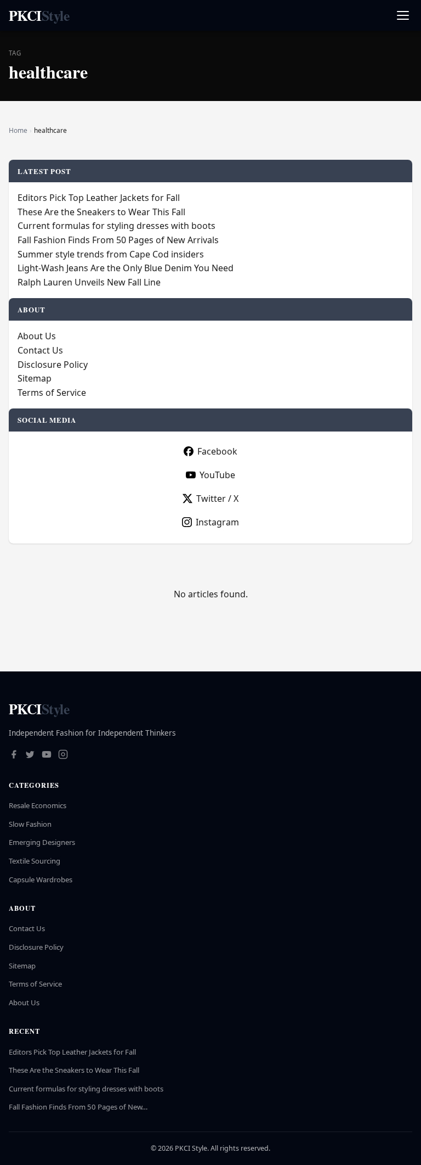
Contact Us (40, 350)
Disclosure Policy (53, 365)
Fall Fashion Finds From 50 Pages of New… (78, 1107)
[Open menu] (402, 16)
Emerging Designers (42, 842)
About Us (37, 336)
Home (18, 130)
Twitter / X (217, 498)
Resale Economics (37, 805)
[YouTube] (47, 755)
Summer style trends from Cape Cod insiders (111, 254)
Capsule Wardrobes (40, 879)
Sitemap (35, 378)
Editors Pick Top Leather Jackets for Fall (99, 198)
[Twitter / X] (30, 755)
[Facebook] (14, 755)
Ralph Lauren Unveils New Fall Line (89, 282)
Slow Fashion (30, 824)
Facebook (217, 451)
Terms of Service (52, 393)
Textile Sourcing (34, 861)
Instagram (217, 522)
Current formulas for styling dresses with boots (116, 226)
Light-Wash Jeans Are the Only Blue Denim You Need (126, 268)
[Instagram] (63, 755)
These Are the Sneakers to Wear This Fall (101, 212)
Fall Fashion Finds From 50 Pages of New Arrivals (118, 240)
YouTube (217, 475)
